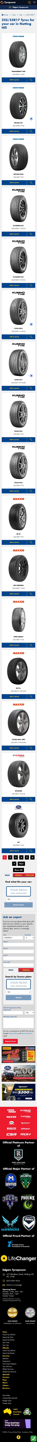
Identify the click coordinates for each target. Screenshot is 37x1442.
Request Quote (10, 1041)
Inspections (6, 1361)
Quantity (28, 935)
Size (4, 935)
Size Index (6, 1395)
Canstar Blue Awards (10, 1398)
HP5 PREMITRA (18, 585)
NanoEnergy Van (18, 71)
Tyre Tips (6, 1345)
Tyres (5, 1332)
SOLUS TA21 (18, 431)
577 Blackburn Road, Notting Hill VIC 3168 (20, 1275)
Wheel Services (8, 1369)
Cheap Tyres (7, 1403)
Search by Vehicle (9, 1335)
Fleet (5, 1380)
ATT (18, 842)
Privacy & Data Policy (14, 1432)
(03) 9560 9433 (13, 1281)
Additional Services (9, 1372)
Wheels (6, 1348)
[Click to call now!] (29, 2)
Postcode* (6, 962)
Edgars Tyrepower (20, 7)
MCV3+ (18, 688)
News (5, 1383)
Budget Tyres (7, 1401)
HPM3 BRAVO (18, 637)
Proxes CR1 (18, 123)
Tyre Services (7, 1366)
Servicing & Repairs (9, 1364)
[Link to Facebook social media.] (18, 1437)
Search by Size (8, 1337)
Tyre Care (6, 1342)
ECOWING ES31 (18, 226)
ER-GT (19, 534)
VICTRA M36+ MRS (18, 739)
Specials (6, 1374)
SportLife (18, 791)
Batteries (5, 1358)
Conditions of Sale (27, 1432)
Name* (5, 942)
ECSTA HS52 (18, 328)
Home (5, 15)
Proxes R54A (18, 174)
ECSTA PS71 (18, 380)
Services (6, 1356)
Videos (5, 1385)
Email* (5, 955)
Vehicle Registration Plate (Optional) (12, 1009)
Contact (6, 1377)
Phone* (5, 949)
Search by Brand (8, 1340)
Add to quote (14, 80)
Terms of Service (26, 1033)
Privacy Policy (13, 1033)
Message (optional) (10, 1017)
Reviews (6, 1388)
